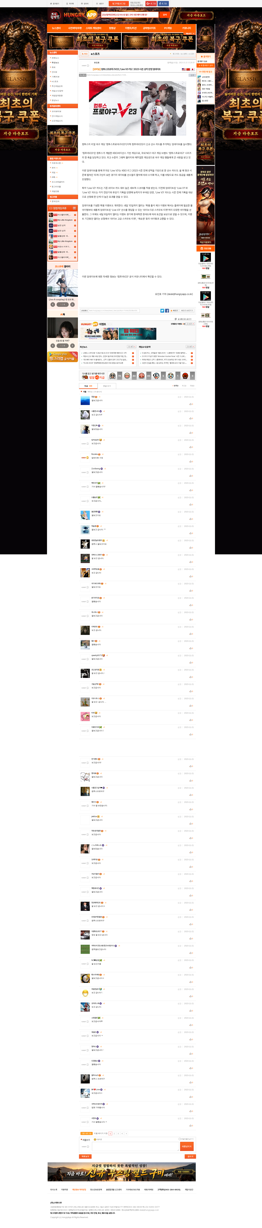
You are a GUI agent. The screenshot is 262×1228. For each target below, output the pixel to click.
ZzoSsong (98, 469)
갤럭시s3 (97, 1075)
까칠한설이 (98, 989)
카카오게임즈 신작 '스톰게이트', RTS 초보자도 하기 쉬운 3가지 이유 (165, 360)
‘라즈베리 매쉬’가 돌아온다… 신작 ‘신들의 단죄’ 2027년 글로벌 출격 (107, 360)
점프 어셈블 (206, 89)
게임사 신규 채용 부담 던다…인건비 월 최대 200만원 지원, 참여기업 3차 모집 (110, 356)
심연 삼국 (62, 225)
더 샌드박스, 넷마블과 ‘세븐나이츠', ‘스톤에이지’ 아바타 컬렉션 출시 (165, 353)
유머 (55, 168)
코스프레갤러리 (58, 182)
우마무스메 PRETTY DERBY (208, 93)
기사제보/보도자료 (133, 1189)
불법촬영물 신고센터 (114, 1189)
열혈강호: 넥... (63, 236)
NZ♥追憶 (98, 960)
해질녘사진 (98, 888)
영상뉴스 (55, 100)
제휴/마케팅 (148, 1189)
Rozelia (97, 454)
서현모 (96, 1118)
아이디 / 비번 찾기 (136, 5)
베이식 (96, 802)
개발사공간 (189, 1189)
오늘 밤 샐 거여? (62, 340)
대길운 (96, 1032)
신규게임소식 (57, 121)
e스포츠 (55, 81)
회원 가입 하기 (135, 2)
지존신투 (97, 425)
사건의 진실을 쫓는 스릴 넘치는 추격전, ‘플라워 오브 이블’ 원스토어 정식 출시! (169, 363)
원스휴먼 (205, 101)
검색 (165, 15)
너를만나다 (98, 411)
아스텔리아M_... (64, 215)
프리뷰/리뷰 (56, 111)
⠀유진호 (96, 63)
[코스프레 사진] (62, 283)
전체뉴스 (55, 58)
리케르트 (97, 627)
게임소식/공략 (57, 91)
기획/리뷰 (55, 77)
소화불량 (97, 1018)
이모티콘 (99, 1139)
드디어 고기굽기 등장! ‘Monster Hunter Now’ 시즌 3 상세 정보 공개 (166, 356)
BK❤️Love (98, 1089)
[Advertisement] (137, 245)
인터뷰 (54, 72)
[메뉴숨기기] (189, 33)
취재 (53, 67)
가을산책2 (97, 684)
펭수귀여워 (98, 975)
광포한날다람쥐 (99, 540)
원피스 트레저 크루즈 (208, 85)
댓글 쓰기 (107, 386)
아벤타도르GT (99, 931)
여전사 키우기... (64, 247)
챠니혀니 (97, 612)
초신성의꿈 (98, 670)
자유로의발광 (98, 831)
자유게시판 (57, 163)
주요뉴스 (55, 63)
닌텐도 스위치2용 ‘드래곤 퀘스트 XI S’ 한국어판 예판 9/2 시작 (104, 353)
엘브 (95, 641)
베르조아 (97, 483)
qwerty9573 (99, 655)
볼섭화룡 (97, 512)
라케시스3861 (99, 555)
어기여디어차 (98, 583)
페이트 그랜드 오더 (208, 81)
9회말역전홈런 (99, 917)
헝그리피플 (56, 187)
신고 (179, 397)
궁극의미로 (98, 598)
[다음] (126, 1133)
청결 (95, 397)
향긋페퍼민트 (98, 903)
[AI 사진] (62, 327)
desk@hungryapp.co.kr (149, 1210)
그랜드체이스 (128, 20)
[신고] (192, 75)
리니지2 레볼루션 (208, 97)
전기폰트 (97, 759)
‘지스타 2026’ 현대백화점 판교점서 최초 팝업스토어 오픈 (103, 363)
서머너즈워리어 (99, 1104)
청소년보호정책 (96, 1189)
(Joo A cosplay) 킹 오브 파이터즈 (64, 299)
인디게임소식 (57, 116)
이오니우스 (98, 698)
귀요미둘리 (98, 874)
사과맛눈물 (98, 569)
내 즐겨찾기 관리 (205, 65)
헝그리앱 (176, 54)
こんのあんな (99, 845)
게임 (55, 172)
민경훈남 (97, 1061)
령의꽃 (96, 773)
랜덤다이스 (118, 20)
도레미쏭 (97, 859)
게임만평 (55, 191)
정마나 (96, 1046)
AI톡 (54, 177)
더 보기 (131, 346)
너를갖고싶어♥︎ (99, 788)
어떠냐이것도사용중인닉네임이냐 (105, 946)
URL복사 (84, 310)
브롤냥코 (97, 497)
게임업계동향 (57, 96)
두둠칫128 (98, 727)
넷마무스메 (98, 1003)
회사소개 (53, 1189)
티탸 (95, 713)
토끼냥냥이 (98, 440)
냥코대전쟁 (206, 77)
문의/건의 (55, 201)
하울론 (96, 526)
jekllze (97, 816)
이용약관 (64, 1189)
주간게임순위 (57, 86)
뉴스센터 (184, 54)
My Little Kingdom (65, 220)
